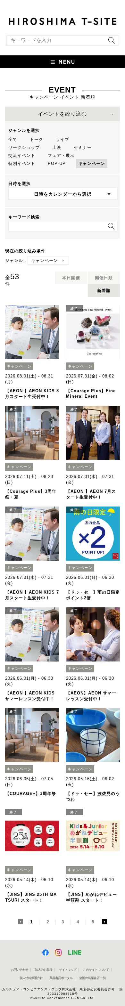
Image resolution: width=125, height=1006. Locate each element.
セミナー (83, 147)
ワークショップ (24, 147)
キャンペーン (91, 163)
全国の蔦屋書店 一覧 (92, 978)
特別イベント (21, 163)
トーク (36, 139)
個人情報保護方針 (31, 978)
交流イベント (21, 155)
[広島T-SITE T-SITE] (62, 20)
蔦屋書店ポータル (60, 978)
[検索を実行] (110, 42)
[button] (62, 61)
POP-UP (57, 163)
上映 (56, 147)
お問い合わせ (19, 969)
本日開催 (71, 277)
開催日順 (104, 277)
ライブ (62, 139)
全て (12, 139)
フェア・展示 (61, 155)
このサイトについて (96, 969)
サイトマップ (67, 969)
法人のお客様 (43, 969)
